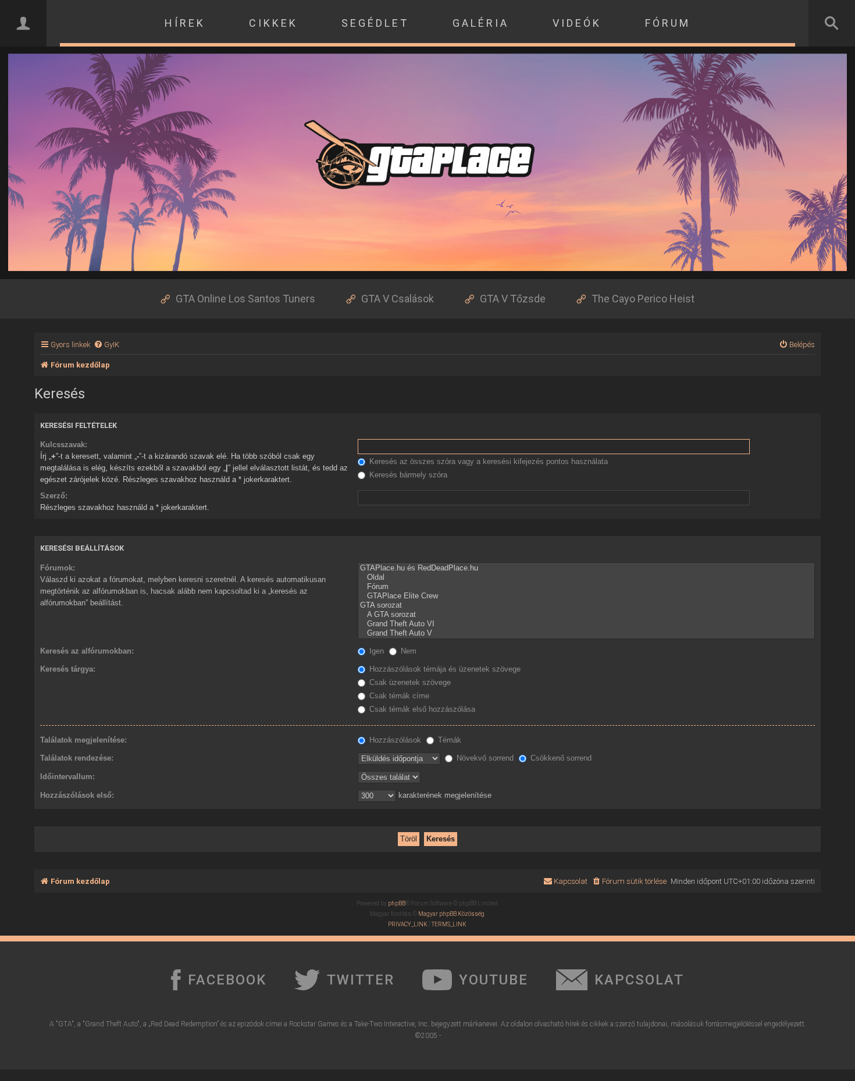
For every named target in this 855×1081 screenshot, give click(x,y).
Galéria (481, 23)
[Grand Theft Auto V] (586, 633)
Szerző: (53, 495)
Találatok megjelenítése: (83, 740)
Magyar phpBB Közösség (451, 914)
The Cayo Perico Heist (643, 298)
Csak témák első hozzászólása (421, 709)
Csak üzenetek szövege (409, 682)
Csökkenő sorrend (560, 758)
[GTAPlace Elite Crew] (586, 596)
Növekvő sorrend (484, 758)
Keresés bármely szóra (407, 474)
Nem (407, 651)
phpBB (396, 903)
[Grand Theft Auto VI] (586, 624)
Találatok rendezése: (76, 758)
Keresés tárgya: (67, 669)
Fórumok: (57, 567)
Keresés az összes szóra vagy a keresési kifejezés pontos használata (487, 461)
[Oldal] (586, 577)
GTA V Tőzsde (513, 298)
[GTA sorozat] (586, 605)
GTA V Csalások (397, 298)
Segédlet (375, 23)
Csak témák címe (398, 695)
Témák (448, 740)
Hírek (185, 23)
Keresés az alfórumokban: (87, 651)
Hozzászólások (394, 740)
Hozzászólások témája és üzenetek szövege (444, 669)
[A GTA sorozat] (586, 614)
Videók (577, 23)
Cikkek (273, 23)
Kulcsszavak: (63, 444)
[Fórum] (586, 586)
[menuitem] (106, 344)
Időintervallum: (67, 776)
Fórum (667, 23)
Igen (375, 651)
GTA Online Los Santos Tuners (245, 298)
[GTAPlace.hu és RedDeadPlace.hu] (586, 568)
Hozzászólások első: (77, 795)
